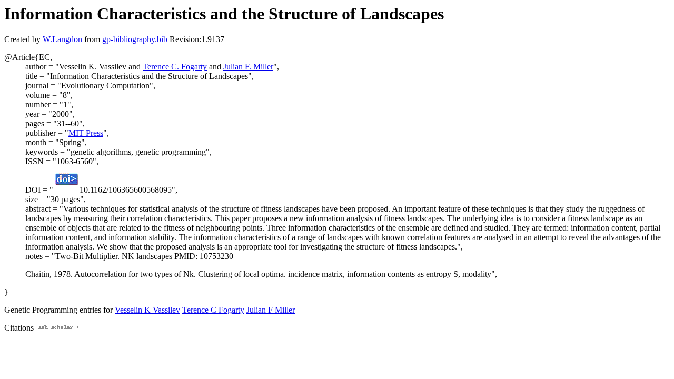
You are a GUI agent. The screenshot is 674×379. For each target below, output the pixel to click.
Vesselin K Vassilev (147, 309)
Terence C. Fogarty (175, 66)
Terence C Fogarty (213, 309)
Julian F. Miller (248, 66)
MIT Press (85, 132)
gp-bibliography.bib (134, 39)
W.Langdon (62, 39)
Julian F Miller (270, 309)
